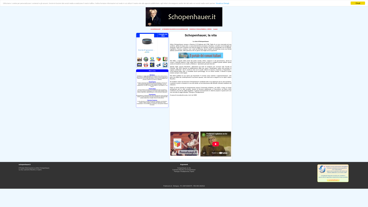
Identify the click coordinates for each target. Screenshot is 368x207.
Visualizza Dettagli (222, 3)
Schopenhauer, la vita (184, 168)
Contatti (215, 29)
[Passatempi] (184, 155)
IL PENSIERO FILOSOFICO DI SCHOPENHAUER (175, 29)
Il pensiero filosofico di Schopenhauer (184, 169)
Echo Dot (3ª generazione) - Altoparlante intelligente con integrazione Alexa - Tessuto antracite (147, 50)
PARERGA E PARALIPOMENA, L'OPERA (201, 29)
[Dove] (200, 58)
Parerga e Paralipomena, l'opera (184, 171)
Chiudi (358, 3)
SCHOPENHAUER (156, 29)
